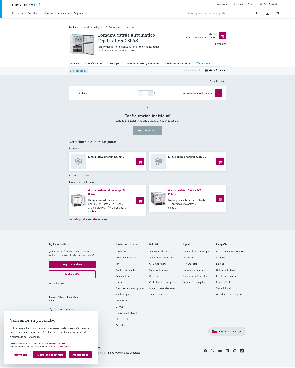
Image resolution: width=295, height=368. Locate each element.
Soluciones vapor (158, 294)
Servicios (120, 325)
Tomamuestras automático (123, 27)
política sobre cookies (60, 346)
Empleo (220, 263)
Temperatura (123, 275)
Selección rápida (78, 70)
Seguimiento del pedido (195, 275)
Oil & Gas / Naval (158, 263)
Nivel (118, 263)
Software (121, 306)
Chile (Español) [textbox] (270, 4)
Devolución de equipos (194, 282)
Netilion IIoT (122, 300)
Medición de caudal (126, 257)
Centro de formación (193, 269)
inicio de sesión (207, 37)
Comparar (220, 44)
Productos (74, 27)
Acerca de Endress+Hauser (230, 251)
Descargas (238, 4)
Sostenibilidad (223, 288)
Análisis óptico (123, 294)
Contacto (252, 4)
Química (153, 275)
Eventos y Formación (227, 275)
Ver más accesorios (80, 175)
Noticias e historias (226, 269)
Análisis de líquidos (94, 27)
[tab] (75, 64)
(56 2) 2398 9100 (64, 309)
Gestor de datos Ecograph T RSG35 (184, 192)
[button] (72, 264)
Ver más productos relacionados (88, 219)
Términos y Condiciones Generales (122, 352)
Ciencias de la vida (158, 269)
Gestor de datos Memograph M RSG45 (106, 192)
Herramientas (222, 4)
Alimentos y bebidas (160, 251)
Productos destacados (127, 312)
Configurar (150, 130)
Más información (57, 283)
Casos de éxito (223, 282)
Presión (120, 282)
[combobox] (271, 4)
